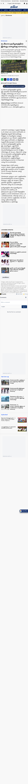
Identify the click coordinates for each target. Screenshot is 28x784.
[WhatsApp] (2, 79)
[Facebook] (8, 79)
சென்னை (4, 41)
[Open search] (3, 3)
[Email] (14, 79)
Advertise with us (7, 37)
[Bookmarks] (24, 3)
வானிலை (5, 277)
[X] (5, 79)
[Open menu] (1, 3)
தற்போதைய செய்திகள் (15, 10)
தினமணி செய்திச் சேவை (9, 83)
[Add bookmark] (26, 41)
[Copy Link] (17, 79)
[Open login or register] (27, 3)
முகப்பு (6, 10)
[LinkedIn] (11, 79)
